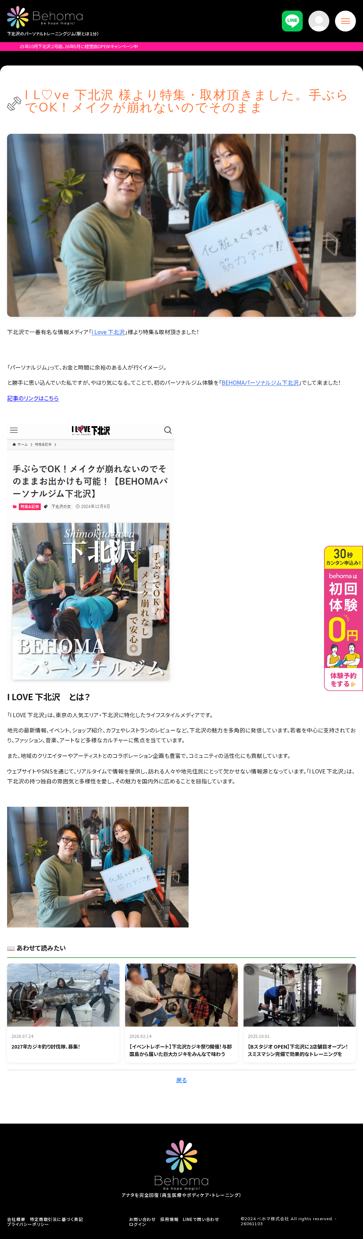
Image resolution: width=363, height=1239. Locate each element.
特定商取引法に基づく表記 (56, 1219)
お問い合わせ (142, 1219)
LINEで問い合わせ (201, 1219)
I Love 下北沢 (108, 332)
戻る (181, 1079)
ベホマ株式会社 (273, 1218)
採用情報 (169, 1219)
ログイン (137, 1224)
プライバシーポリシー (28, 1224)
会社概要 (16, 1219)
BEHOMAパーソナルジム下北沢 (260, 382)
